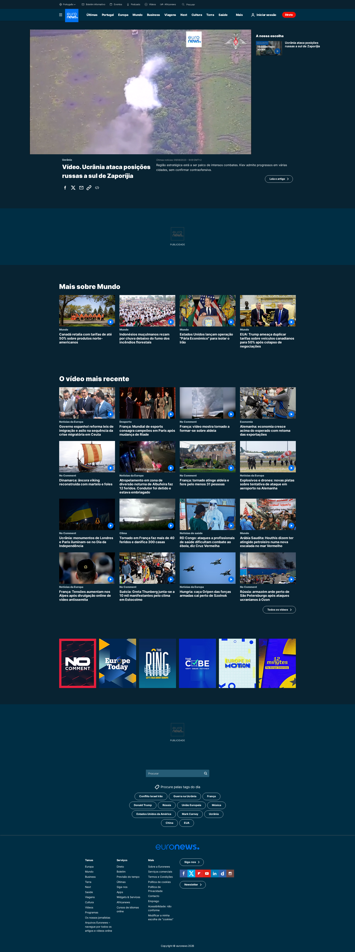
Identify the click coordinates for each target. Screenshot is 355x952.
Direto (289, 14)
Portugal (108, 15)
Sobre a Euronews (159, 866)
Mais (151, 859)
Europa (123, 15)
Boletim (121, 871)
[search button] (183, 4)
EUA (186, 822)
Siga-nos (122, 886)
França (211, 796)
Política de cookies (159, 881)
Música (216, 805)
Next (183, 15)
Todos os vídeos (277, 609)
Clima (123, 533)
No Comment (188, 421)
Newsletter (191, 884)
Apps (120, 891)
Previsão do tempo (128, 876)
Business (153, 15)
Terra (210, 15)
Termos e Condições (160, 876)
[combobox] (202, 4)
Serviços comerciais (160, 871)
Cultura (197, 15)
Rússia (167, 805)
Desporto (125, 421)
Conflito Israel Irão (151, 796)
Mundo (137, 15)
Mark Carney (190, 813)
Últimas (92, 15)
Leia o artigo (277, 178)
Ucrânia (214, 813)
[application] (140, 92)
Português (68, 4)
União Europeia (191, 805)
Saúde (223, 15)
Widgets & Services (128, 897)
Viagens (170, 15)
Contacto (153, 895)
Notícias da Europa (71, 421)
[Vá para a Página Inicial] (71, 15)
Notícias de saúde (191, 533)
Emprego (153, 900)
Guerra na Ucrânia (184, 796)
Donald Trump (143, 805)
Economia (246, 421)
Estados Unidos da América (153, 813)
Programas (91, 912)
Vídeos (89, 907)
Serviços (122, 859)
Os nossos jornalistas (97, 917)
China (169, 822)
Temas (89, 859)
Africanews (123, 902)
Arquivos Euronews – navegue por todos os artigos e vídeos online (98, 926)
